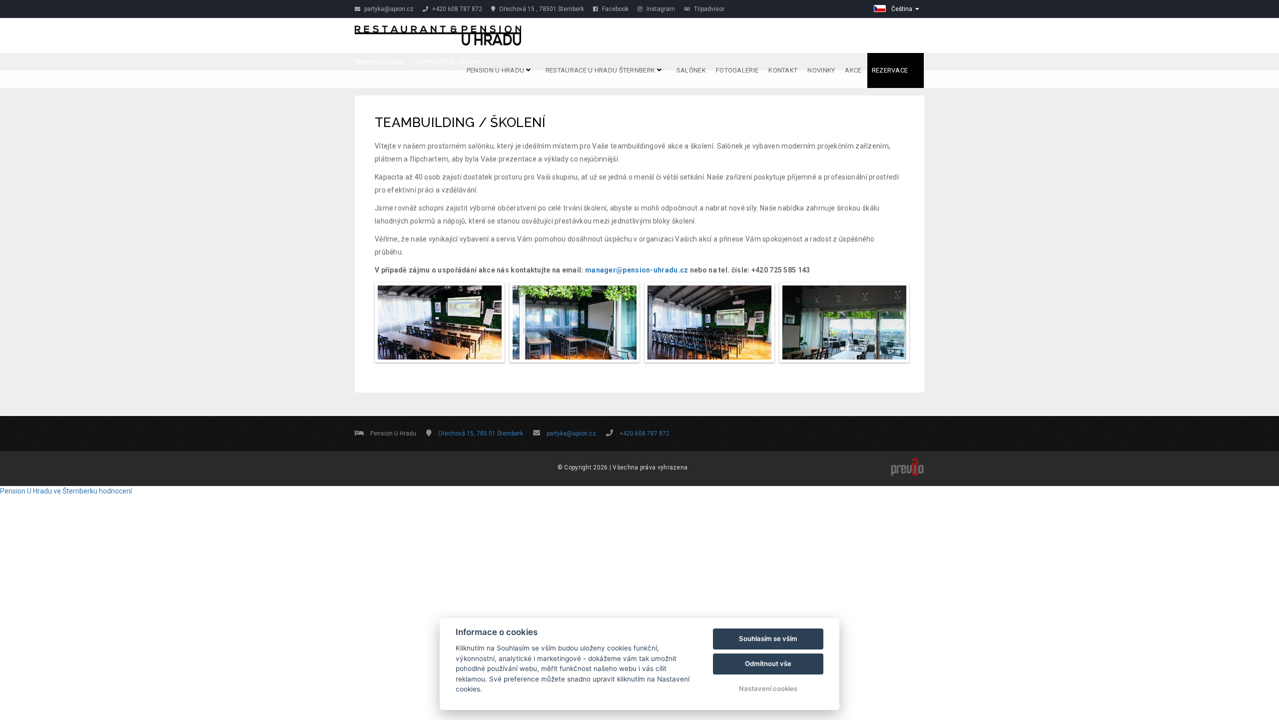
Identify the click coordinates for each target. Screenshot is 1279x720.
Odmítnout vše (768, 664)
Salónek (691, 70)
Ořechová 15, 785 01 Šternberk (480, 433)
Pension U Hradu (496, 70)
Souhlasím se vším (768, 638)
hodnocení (115, 491)
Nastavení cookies (768, 688)
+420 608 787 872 (456, 9)
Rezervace (891, 70)
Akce (853, 70)
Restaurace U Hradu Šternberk (601, 70)
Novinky (821, 70)
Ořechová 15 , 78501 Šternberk (541, 9)
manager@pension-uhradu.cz (636, 270)
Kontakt (782, 70)
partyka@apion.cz (388, 9)
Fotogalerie (737, 70)
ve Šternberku (75, 491)
